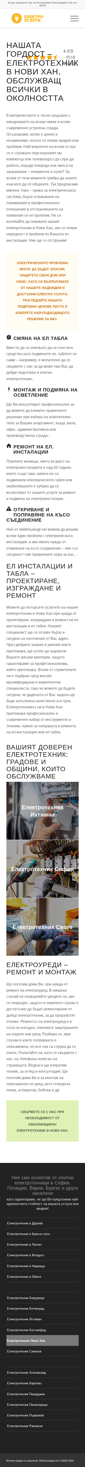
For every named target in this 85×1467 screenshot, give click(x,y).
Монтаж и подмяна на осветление (45, 392)
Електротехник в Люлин (24, 1244)
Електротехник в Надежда (26, 1266)
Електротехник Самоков (24, 1351)
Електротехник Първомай (25, 1415)
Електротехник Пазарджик (26, 1394)
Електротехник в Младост (26, 1255)
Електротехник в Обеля (24, 1276)
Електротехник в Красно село (28, 1233)
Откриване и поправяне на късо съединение (38, 514)
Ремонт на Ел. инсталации (33, 449)
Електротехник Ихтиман (24, 1319)
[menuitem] (72, 18)
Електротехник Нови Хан (26, 1340)
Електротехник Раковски (24, 1426)
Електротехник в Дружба (25, 1223)
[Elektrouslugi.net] (35, 18)
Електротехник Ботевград (25, 1308)
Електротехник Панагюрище (27, 1404)
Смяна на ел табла (40, 338)
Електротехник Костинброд (26, 1330)
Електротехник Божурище (25, 1297)
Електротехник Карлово (24, 1383)
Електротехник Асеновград (26, 1372)
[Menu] (72, 18)
